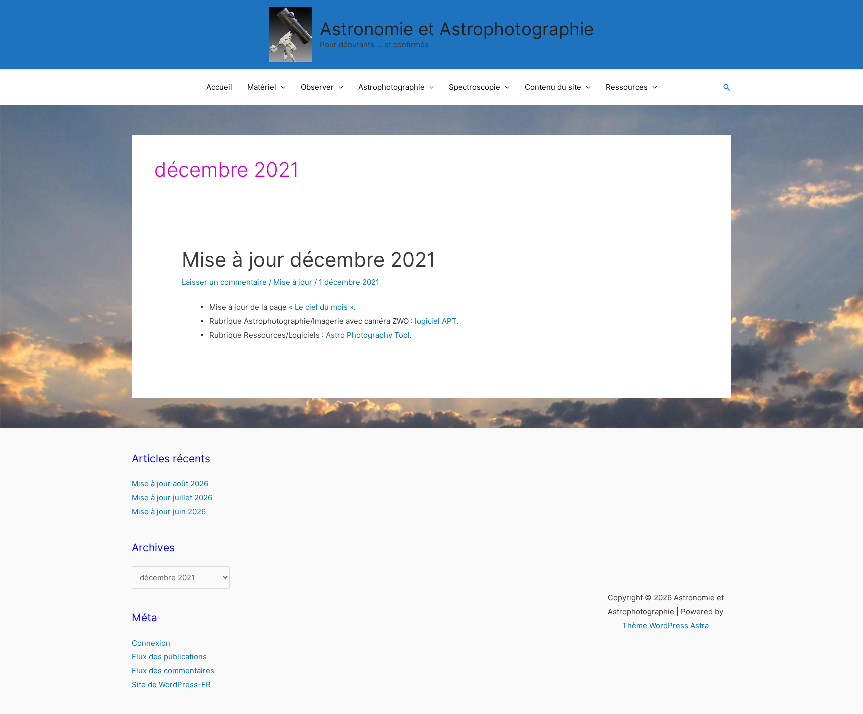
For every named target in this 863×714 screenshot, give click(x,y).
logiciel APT (435, 321)
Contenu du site (553, 87)
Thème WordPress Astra (665, 625)
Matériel (261, 87)
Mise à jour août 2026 (170, 483)
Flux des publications (169, 656)
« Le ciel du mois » (321, 307)
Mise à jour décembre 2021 (309, 259)
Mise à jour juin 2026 (169, 511)
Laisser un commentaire (224, 282)
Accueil (219, 87)
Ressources (627, 87)
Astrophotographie (391, 87)
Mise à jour (292, 282)
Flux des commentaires (173, 670)
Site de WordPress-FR (171, 684)
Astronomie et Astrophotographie (457, 28)
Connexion (151, 643)
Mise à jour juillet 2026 (172, 497)
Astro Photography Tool (368, 335)
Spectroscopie (474, 87)
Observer (317, 87)
